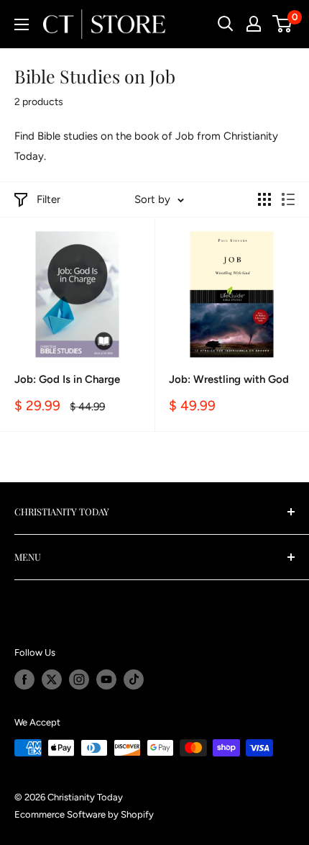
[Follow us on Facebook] (24, 679)
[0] (283, 23)
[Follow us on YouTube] (106, 679)
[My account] (253, 24)
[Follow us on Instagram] (79, 679)
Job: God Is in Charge (67, 379)
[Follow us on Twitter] (52, 679)
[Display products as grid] (264, 199)
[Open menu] (21, 24)
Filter (48, 199)
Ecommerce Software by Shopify (84, 814)
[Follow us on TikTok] (134, 679)
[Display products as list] (288, 199)
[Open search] (226, 24)
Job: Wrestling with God (229, 379)
